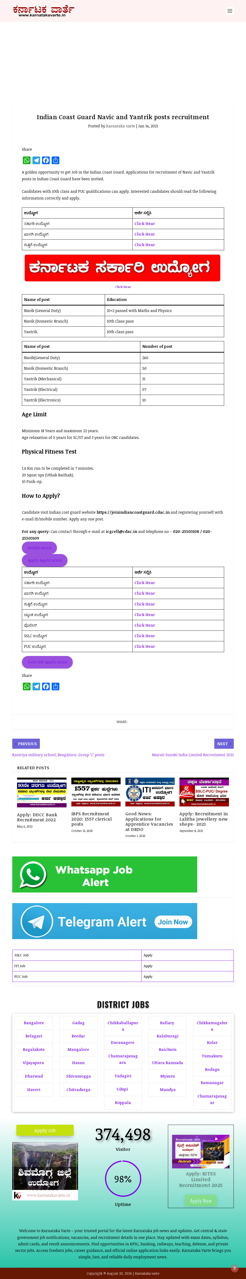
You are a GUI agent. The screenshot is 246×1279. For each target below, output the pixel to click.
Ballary (167, 1022)
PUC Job (20, 976)
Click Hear (145, 223)
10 (50, 1183)
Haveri (33, 1089)
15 (70, 1183)
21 (49, 1190)
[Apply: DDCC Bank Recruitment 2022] (41, 792)
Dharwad (34, 1076)
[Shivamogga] (45, 1199)
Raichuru (168, 1049)
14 (66, 1183)
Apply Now (201, 1198)
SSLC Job (21, 955)
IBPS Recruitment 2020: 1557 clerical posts (91, 819)
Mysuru (167, 1076)
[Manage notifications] (235, 1268)
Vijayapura (33, 1062)
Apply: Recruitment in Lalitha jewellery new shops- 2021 (203, 819)
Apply (148, 955)
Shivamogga (78, 1076)
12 (58, 1183)
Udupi (122, 1089)
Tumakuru (212, 1056)
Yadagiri (123, 1076)
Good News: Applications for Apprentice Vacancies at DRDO (149, 821)
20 (45, 1190)
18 (37, 1190)
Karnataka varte (120, 126)
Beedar (78, 1036)
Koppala (123, 1102)
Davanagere (122, 1042)
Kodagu (212, 1069)
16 (74, 1183)
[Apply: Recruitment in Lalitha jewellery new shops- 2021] (204, 792)
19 (41, 1190)
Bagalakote (34, 1049)
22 (53, 1190)
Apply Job (45, 1130)
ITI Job (19, 966)
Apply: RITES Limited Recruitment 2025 (201, 1177)
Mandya (168, 1089)
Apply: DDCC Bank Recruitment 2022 (37, 817)
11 (54, 1183)
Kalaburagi (167, 1036)
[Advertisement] (123, 58)
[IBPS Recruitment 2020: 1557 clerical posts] (96, 792)
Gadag (78, 1022)
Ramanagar (212, 1082)
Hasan (78, 1062)
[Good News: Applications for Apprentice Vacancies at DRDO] (150, 792)
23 (57, 1190)
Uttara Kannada (167, 1062)
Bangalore (34, 1022)
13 (62, 1183)
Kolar (212, 1042)
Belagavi (33, 1036)
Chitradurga (78, 1089)
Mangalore (78, 1049)
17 (33, 1190)
